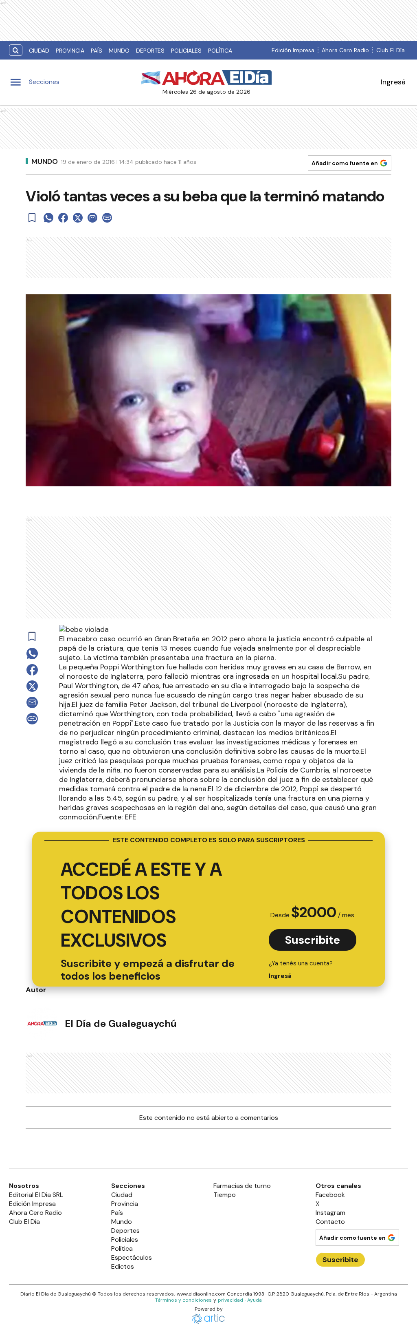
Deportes (150, 50)
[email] (92, 218)
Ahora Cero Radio (345, 50)
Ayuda (254, 1300)
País (96, 50)
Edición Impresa (293, 50)
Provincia (70, 50)
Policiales (186, 50)
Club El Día (390, 50)
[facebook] (63, 218)
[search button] (15, 50)
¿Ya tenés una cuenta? (301, 969)
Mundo (119, 50)
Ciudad (39, 50)
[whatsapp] (48, 218)
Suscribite (312, 939)
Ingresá (393, 82)
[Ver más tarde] (32, 217)
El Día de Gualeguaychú (121, 1023)
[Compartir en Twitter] (78, 218)
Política (220, 50)
